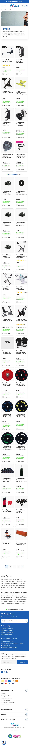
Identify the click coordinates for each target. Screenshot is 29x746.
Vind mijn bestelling (7, 628)
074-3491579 (6, 645)
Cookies (24, 727)
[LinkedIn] (7, 672)
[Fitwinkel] (14, 724)
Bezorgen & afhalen (7, 630)
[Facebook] (2, 672)
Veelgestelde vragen (6, 705)
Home (2, 9)
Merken (7, 9)
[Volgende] (22, 566)
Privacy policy (18, 727)
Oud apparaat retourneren (8, 702)
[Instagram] (4, 672)
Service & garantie (7, 634)
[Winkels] (23, 5)
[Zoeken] (5, 6)
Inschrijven (22, 662)
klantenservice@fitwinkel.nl (10, 647)
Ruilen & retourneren (7, 632)
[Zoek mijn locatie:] (20, 5)
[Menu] (2, 5)
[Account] (25, 5)
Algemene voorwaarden (8, 727)
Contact (3, 693)
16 (18, 566)
